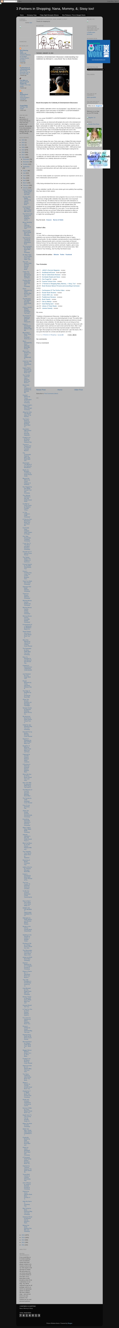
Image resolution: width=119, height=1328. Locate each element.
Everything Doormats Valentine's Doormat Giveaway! (26, 822)
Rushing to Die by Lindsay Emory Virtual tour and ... (27, 946)
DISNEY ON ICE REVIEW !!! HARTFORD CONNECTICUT (27, 911)
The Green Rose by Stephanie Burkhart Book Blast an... (26, 422)
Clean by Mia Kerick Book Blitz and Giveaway (27, 233)
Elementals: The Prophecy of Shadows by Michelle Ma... (27, 388)
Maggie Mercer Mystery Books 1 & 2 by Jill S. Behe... (27, 1053)
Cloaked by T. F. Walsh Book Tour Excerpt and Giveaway (27, 1094)
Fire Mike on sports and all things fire (24, 82)
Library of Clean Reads (49, 306)
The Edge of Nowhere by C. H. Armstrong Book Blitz (27, 694)
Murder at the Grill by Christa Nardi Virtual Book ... (27, 929)
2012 (23, 1242)
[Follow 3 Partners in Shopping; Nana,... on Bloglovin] (95, 106)
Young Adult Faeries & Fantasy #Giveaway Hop (27, 1177)
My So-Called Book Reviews (51, 275)
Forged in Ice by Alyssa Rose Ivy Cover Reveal (27, 1061)
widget (30, 22)
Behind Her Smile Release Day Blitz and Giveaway (27, 1228)
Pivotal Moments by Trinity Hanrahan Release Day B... (27, 684)
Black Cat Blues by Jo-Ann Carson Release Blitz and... (27, 846)
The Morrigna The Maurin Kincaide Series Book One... (27, 302)
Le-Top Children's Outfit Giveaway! (26, 515)
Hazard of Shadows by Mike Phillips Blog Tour (27, 741)
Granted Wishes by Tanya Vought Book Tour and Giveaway (27, 398)
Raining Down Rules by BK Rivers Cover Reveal (27, 1037)
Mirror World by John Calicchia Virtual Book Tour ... (27, 225)
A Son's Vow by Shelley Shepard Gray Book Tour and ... (27, 310)
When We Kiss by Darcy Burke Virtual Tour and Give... (27, 777)
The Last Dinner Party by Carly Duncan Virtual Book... (27, 265)
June (24, 175)
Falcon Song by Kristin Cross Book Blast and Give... (27, 192)
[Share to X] (72, 335)
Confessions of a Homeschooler (25, 68)
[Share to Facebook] (74, 335)
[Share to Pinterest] (76, 335)
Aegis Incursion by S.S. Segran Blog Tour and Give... (27, 1068)
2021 (23, 145)
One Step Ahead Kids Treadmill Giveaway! (27, 539)
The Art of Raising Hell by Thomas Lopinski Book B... (27, 447)
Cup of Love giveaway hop (26, 807)
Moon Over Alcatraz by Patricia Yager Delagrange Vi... (27, 354)
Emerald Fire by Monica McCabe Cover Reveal (27, 734)
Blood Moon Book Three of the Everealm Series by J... (27, 335)
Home (22, 15)
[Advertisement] (50, 411)
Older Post (78, 390)
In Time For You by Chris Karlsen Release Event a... (27, 1012)
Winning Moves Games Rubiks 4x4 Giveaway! (27, 603)
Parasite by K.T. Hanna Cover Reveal (27, 553)
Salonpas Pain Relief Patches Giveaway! (27, 589)
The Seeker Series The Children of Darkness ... (27, 560)
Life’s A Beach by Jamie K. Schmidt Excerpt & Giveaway (27, 1186)
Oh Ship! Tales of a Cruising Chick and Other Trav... (27, 257)
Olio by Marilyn (47, 301)
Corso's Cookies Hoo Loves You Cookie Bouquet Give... (27, 575)
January (25, 188)
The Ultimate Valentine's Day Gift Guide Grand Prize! (27, 498)
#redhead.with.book (48, 272)
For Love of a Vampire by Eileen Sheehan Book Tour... (27, 1021)
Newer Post (41, 390)
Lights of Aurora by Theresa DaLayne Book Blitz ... (27, 869)
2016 (23, 157)
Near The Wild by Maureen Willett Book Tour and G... (27, 785)
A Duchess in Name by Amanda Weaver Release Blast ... (26, 768)
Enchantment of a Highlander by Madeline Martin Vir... (27, 627)
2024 (23, 140)
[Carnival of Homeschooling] (94, 146)
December (26, 159)
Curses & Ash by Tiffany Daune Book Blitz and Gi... (27, 209)
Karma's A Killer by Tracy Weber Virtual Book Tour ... (27, 1110)
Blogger (70, 1323)
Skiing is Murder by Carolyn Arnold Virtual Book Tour (27, 1085)
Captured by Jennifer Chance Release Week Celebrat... (26, 758)
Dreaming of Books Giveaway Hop (26, 862)
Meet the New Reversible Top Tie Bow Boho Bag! (25, 72)
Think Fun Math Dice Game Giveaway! (27, 583)
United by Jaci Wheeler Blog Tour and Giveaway (27, 727)
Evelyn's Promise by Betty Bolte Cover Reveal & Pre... (27, 877)
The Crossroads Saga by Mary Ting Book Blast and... (27, 456)
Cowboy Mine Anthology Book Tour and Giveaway (27, 283)
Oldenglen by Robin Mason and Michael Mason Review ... (27, 921)
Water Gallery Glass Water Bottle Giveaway (27, 830)
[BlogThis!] (70, 335)
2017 (23, 154)
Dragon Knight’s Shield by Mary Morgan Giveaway (27, 407)
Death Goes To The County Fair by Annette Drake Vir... (27, 1118)
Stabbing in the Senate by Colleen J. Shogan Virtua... (27, 938)
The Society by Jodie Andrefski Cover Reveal (27, 800)
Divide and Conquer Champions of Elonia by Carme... (27, 1102)
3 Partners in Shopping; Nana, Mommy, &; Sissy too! (55, 9)
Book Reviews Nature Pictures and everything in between (61, 286)
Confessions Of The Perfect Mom (53, 290)
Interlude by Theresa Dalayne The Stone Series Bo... (27, 1169)
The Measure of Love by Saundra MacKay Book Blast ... (27, 793)
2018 (23, 152)
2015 (23, 1235)
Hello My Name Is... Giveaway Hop (27, 1204)
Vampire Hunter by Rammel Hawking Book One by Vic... (27, 711)
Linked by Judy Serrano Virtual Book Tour (27, 363)
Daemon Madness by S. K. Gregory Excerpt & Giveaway (27, 966)
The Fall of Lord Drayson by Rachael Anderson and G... (27, 217)
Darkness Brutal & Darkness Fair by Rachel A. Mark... (27, 1220)
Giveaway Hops (32, 15)
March (25, 183)
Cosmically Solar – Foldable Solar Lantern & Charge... (27, 531)
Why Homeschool (24, 93)
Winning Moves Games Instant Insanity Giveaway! (27, 610)
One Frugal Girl (46, 279)
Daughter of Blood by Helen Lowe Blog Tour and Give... (27, 749)
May (24, 178)
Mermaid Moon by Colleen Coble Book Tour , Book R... (27, 1044)
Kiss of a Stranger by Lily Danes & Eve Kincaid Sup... (27, 660)
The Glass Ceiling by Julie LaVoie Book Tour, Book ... (27, 1077)
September (26, 166)
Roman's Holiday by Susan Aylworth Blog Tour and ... (27, 1029)
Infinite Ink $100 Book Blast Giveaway (27, 959)
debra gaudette (91, 97)
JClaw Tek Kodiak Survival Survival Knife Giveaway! (27, 813)
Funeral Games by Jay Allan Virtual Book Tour (27, 567)
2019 (23, 150)
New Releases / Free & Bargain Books (74, 15)
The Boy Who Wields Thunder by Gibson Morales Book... (27, 200)
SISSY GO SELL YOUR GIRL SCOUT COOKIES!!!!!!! (27, 1132)
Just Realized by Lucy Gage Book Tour (27, 676)
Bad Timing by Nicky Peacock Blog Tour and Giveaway (27, 1211)
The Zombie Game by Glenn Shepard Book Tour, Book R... (26, 378)
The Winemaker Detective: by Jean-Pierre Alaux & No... (27, 953)
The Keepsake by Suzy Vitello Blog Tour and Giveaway (27, 651)
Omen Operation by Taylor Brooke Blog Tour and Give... (27, 292)
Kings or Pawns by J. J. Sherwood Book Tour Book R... (27, 974)
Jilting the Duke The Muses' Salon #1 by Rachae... (27, 414)
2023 (23, 142)
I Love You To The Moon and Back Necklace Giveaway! (27, 546)
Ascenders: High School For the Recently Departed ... (27, 432)
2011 (23, 1245)
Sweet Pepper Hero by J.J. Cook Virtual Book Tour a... (27, 634)
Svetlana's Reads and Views (51, 277)
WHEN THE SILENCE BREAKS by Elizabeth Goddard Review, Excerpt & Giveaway (25, 57)
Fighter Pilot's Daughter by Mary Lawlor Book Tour (27, 370)
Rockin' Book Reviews (49, 293)
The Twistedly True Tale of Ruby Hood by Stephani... (27, 854)
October (25, 164)
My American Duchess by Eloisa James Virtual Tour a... (27, 719)
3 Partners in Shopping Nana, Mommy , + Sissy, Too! (59, 284)
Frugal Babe (24, 105)
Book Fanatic (46, 299)
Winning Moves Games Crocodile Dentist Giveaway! (27, 619)
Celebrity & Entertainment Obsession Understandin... (27, 668)
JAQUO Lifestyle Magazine (51, 270)
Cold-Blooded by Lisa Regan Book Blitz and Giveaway (27, 991)
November (26, 162)
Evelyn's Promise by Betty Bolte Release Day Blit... (27, 327)
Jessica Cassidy (47, 308)
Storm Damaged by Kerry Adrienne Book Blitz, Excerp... (27, 344)
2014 (23, 1237)
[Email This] (68, 335)
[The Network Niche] (98, 62)
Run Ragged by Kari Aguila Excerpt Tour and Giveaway (27, 490)
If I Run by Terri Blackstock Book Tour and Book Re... (27, 522)
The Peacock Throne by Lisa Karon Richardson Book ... (27, 241)
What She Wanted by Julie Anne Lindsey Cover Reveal (27, 643)
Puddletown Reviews (49, 297)
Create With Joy (47, 295)
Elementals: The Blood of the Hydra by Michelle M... (27, 465)
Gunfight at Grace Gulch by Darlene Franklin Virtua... (27, 507)
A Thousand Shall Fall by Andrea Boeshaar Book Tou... (27, 1160)
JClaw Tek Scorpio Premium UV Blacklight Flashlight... (27, 702)
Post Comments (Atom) (51, 393)
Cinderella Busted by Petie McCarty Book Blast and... (26, 1141)
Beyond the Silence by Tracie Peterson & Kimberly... (27, 481)
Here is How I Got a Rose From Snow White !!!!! (27, 903)
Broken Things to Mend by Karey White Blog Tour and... (27, 1000)
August (25, 170)
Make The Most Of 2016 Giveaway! (27, 1125)
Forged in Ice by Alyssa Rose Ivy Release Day (27, 440)
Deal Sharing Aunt (48, 304)
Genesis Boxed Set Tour (27, 1006)
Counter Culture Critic (49, 281)
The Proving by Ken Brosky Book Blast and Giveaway (27, 249)
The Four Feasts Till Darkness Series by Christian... (26, 885)
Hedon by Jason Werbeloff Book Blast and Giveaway (26, 1151)
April (24, 180)
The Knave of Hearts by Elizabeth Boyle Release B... (27, 318)
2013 (23, 1240)
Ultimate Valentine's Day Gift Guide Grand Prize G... (27, 837)
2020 (23, 147)
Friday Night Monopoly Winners (49, 15)
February (26, 185)
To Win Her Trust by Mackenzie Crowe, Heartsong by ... (27, 894)
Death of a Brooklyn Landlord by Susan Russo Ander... (27, 473)
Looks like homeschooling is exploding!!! (24, 97)
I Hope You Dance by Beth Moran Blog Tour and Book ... (27, 275)
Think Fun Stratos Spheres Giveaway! (26, 596)
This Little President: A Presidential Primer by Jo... (27, 983)
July (24, 173)
